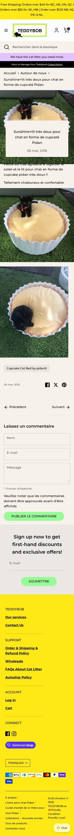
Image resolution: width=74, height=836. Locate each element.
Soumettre (37, 444)
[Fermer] (65, 374)
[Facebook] (33, 456)
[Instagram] (39, 456)
